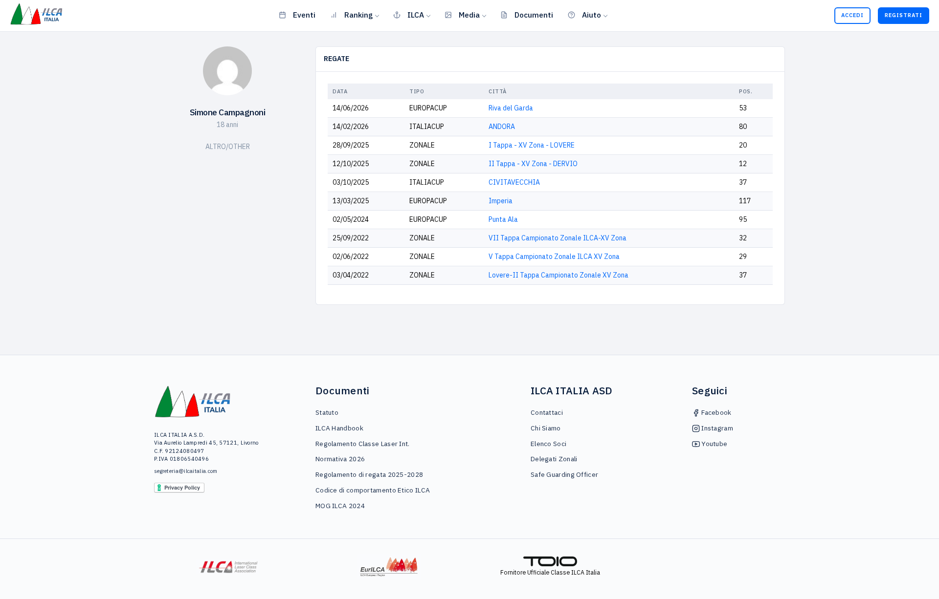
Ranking (358, 15)
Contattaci (547, 412)
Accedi (852, 15)
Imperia (501, 200)
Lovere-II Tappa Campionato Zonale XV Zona (558, 275)
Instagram (716, 428)
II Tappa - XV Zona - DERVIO (533, 163)
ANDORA (502, 126)
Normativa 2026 (340, 458)
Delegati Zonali (554, 458)
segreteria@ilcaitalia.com (186, 471)
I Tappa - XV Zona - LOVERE (532, 145)
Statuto (326, 412)
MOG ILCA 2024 (340, 505)
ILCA (415, 15)
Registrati (903, 15)
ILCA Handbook (339, 428)
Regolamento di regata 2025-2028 (369, 474)
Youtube (713, 443)
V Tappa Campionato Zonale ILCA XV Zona (554, 256)
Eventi (304, 15)
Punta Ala (503, 219)
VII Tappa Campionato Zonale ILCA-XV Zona (557, 238)
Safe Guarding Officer (564, 474)
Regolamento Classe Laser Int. (362, 443)
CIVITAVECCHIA (514, 182)
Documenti (533, 15)
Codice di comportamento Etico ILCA (372, 490)
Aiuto (591, 15)
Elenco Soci (548, 443)
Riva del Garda (511, 108)
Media (469, 15)
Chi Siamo (546, 428)
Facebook (716, 412)
